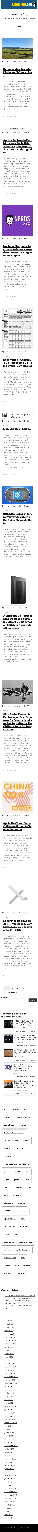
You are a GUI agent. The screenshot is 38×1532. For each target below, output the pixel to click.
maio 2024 (8, 1396)
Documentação (11, 1141)
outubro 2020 (10, 1459)
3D (5, 1109)
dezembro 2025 (10, 1334)
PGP (23, 1219)
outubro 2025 (10, 1341)
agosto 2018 (9, 1505)
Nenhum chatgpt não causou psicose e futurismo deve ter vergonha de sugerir (17, 251)
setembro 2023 (10, 1423)
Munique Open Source (17, 428)
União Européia (23, 1250)
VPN (23, 1258)
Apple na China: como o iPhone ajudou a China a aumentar (17, 826)
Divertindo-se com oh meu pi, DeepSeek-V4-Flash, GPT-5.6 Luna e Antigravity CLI (25, 1037)
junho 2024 (9, 1393)
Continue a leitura (9, 116)
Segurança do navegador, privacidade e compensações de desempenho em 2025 (17, 925)
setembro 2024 (10, 1383)
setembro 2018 (10, 1502)
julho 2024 (8, 1390)
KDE (27, 1180)
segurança (9, 1242)
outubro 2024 (10, 1380)
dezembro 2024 (11, 1373)
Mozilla (21, 1203)
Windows (8, 1273)
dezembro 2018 (10, 1492)
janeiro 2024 (9, 1410)
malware (17, 1195)
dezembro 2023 (11, 1413)
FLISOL (20, 1148)
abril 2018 (8, 1518)
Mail (6, 1195)
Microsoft (8, 1203)
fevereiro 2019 (10, 1488)
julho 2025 (8, 1350)
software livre (25, 1242)
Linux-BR (18, 1187)
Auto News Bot (14, 61)
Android (15, 1109)
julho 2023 (8, 1429)
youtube (22, 1273)
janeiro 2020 (9, 1479)
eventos (8, 1148)
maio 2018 (8, 1515)
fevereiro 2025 (10, 1367)
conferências (23, 1117)
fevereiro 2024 (10, 1406)
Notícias (6, 66)
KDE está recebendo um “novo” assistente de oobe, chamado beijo (17, 518)
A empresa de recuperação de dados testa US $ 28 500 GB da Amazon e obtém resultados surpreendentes (17, 622)
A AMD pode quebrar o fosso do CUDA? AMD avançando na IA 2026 (23, 1023)
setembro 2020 (10, 1462)
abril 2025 (8, 1360)
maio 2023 (8, 1436)
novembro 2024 (11, 1377)
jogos (6, 1180)
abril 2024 (8, 1400)
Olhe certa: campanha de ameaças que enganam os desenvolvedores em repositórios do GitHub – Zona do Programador (17, 722)
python (23, 1226)
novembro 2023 (11, 1416)
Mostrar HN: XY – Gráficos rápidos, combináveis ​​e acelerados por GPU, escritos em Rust (24, 1067)
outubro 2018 (10, 1498)
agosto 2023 (9, 1426)
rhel (17, 1234)
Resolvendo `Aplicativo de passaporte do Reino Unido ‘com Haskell (17, 362)
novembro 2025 (10, 1337)
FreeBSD (8, 1156)
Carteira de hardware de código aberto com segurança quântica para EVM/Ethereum (24, 1084)
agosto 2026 (9, 1321)
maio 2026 (8, 1331)
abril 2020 (8, 1472)
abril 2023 (8, 1439)
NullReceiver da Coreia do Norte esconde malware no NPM (25, 1052)
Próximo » (12, 992)
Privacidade (9, 1226)
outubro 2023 (10, 1419)
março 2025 (9, 1364)
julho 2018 (8, 1508)
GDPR (17, 1172)
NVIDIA (7, 1211)
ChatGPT (8, 1117)
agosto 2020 (9, 1465)
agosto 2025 (9, 1347)
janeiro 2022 (9, 1452)
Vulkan (7, 1266)
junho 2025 (9, 1354)
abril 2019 (8, 1482)
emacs (26, 1141)
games (7, 1172)
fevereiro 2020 (10, 1475)
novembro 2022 (11, 1446)
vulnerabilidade (22, 1266)
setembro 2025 (10, 1344)
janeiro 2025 (9, 1370)
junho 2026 (9, 1327)
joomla (17, 1180)
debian (22, 1125)
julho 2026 (8, 1324)
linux (6, 1187)
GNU (27, 1172)
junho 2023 (9, 1433)
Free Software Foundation (16, 1164)
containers (9, 1125)
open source (21, 1211)
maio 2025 (8, 1357)
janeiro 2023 (9, 1442)
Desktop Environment (14, 1133)
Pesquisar (4, 997)
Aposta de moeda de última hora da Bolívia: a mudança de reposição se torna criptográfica (17, 146)
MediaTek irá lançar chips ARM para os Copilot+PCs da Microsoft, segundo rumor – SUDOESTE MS (20, 1298)
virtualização (10, 1258)
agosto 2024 (9, 1387)
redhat (7, 1234)
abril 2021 (8, 1456)
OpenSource (10, 1219)
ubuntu (7, 1250)
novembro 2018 (10, 1495)
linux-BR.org (19, 14)
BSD (26, 1109)
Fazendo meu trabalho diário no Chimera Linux (17, 72)
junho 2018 (9, 1511)
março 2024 (9, 1403)
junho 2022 (9, 1449)
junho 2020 (9, 1469)
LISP (29, 1187)
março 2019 (9, 1485)
